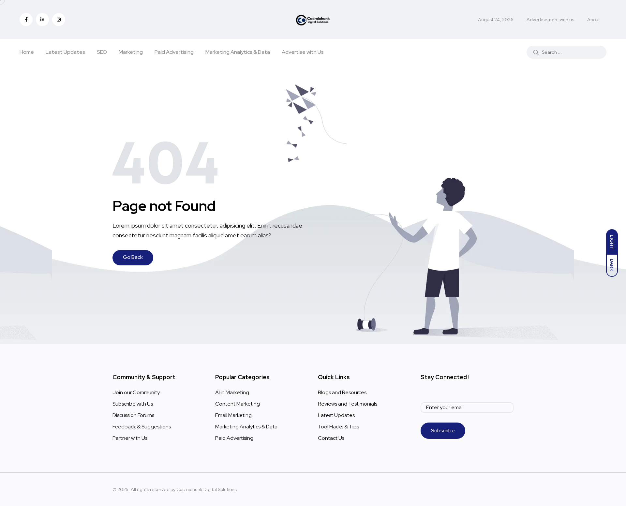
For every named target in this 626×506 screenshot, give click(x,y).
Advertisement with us (550, 19)
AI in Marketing (232, 392)
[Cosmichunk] (312, 19)
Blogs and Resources (342, 392)
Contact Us (331, 438)
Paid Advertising (174, 52)
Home (27, 52)
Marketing (131, 52)
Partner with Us (129, 438)
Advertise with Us (303, 52)
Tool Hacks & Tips (338, 426)
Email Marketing (233, 415)
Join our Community (136, 392)
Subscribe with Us (132, 403)
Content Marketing (237, 403)
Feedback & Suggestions (141, 426)
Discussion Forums (133, 415)
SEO (102, 52)
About (593, 19)
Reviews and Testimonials (347, 403)
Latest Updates (65, 52)
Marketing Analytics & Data (237, 52)
